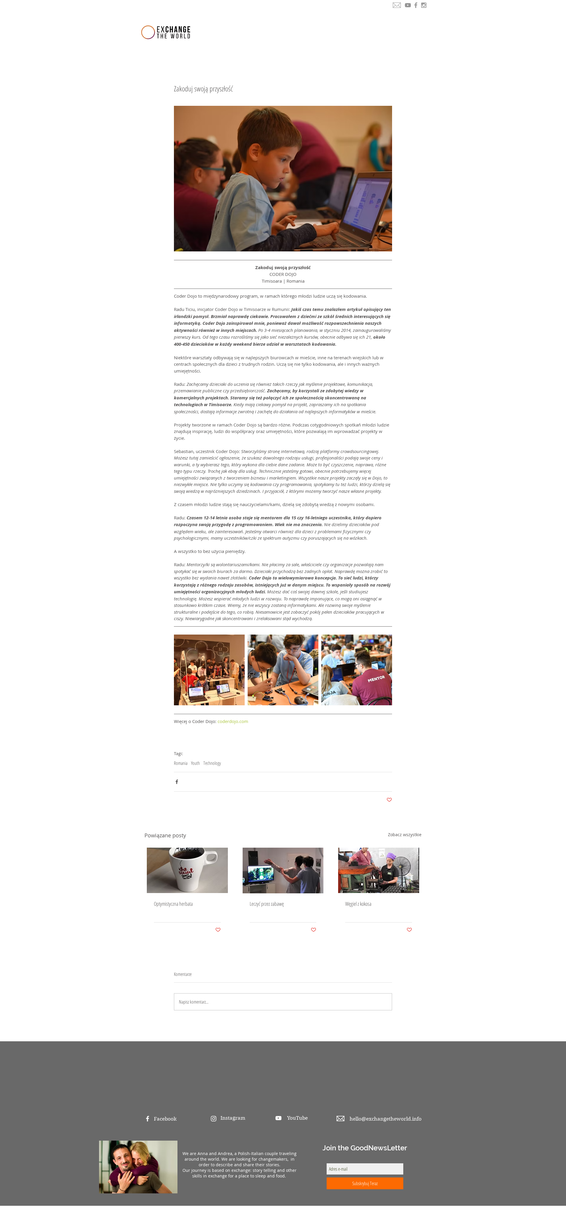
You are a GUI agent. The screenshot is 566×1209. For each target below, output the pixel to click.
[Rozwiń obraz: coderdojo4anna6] (209, 670)
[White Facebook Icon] (147, 1118)
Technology (212, 763)
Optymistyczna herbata (173, 903)
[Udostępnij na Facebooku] (177, 782)
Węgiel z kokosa (358, 903)
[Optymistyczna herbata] (187, 870)
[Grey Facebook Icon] (415, 5)
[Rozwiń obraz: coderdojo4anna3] (356, 670)
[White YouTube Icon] (278, 1118)
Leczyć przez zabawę (267, 903)
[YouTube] (408, 5)
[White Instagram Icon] (213, 1118)
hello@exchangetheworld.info (386, 1119)
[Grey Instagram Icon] (423, 5)
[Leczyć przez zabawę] (283, 870)
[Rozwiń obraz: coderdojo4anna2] (283, 670)
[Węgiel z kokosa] (378, 870)
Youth (195, 763)
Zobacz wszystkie (405, 834)
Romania (180, 763)
